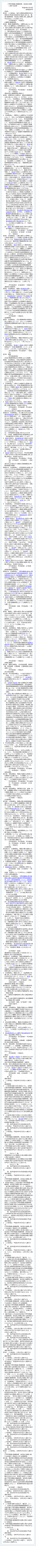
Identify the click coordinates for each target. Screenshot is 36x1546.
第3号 (15, 683)
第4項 (8, 290)
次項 (7, 739)
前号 (9, 226)
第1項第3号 (17, 943)
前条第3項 (8, 867)
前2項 (7, 453)
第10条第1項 (15, 591)
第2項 (28, 177)
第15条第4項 (26, 1033)
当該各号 (25, 679)
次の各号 (28, 677)
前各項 (18, 82)
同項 (22, 177)
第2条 (15, 345)
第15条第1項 (19, 438)
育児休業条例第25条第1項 (16, 901)
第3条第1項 (24, 288)
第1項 (9, 62)
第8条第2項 (18, 496)
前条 (23, 153)
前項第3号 (27, 943)
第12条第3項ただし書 (12, 1033)
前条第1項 (17, 239)
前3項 (7, 518)
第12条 (11, 1056)
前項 (28, 144)
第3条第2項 (10, 296)
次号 (9, 683)
